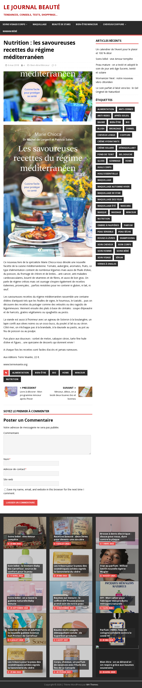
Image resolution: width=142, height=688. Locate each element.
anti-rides (103, 115)
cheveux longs (106, 135)
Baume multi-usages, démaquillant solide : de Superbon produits (68, 632)
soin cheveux (105, 244)
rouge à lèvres (106, 238)
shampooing (127, 238)
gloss (100, 160)
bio (54, 372)
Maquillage (40, 24)
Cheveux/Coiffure (113, 24)
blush (100, 128)
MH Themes (92, 684)
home (65, 372)
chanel (130, 128)
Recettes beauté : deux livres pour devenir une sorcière (71, 538)
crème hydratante (108, 141)
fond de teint (105, 154)
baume (101, 122)
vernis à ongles (106, 263)
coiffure (125, 135)
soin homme (104, 250)
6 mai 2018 (13, 65)
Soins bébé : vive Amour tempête (114, 58)
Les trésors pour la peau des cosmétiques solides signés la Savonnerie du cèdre (24, 664)
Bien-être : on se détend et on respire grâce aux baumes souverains (117, 664)
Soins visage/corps (14, 24)
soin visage (104, 257)
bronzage (115, 128)
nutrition (12, 379)
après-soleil (121, 115)
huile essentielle (107, 173)
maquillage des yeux (109, 199)
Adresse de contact (14, 469)
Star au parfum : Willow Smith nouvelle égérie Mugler (113, 568)
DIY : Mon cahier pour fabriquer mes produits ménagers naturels (114, 600)
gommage (115, 160)
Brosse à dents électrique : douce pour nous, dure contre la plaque (115, 536)
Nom (6, 459)
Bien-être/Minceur (87, 24)
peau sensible (105, 231)
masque (101, 212)
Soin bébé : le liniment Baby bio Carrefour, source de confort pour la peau (24, 568)
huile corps (104, 167)
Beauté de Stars (61, 24)
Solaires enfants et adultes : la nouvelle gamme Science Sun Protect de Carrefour (24, 632)
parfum (128, 225)
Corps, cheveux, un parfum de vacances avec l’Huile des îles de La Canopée (70, 664)
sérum (119, 257)
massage (116, 212)
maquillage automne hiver (113, 186)
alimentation (20, 372)
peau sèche (124, 231)
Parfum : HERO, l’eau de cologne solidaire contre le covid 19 (115, 632)
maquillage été (106, 205)
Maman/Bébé (10, 31)
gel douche (125, 154)
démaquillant (127, 147)
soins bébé (123, 250)
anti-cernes (126, 109)
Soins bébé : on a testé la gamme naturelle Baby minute (22, 600)
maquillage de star (109, 193)
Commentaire (11, 433)
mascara (126, 205)
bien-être (40, 372)
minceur (80, 372)
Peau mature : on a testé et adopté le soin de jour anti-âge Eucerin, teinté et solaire (117, 68)
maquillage (104, 180)
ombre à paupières (108, 225)
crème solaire (105, 147)
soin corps (124, 244)
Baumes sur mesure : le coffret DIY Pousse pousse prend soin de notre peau (69, 600)
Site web (8, 479)
